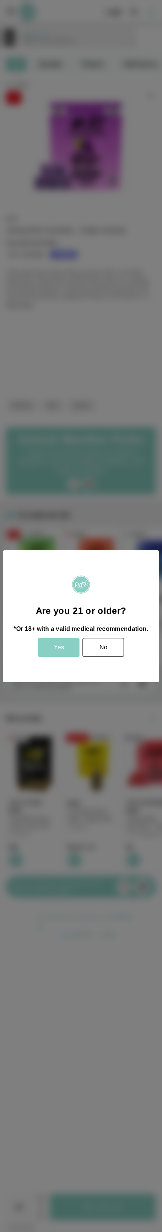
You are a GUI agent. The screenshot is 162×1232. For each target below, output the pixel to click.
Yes (59, 647)
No (103, 647)
